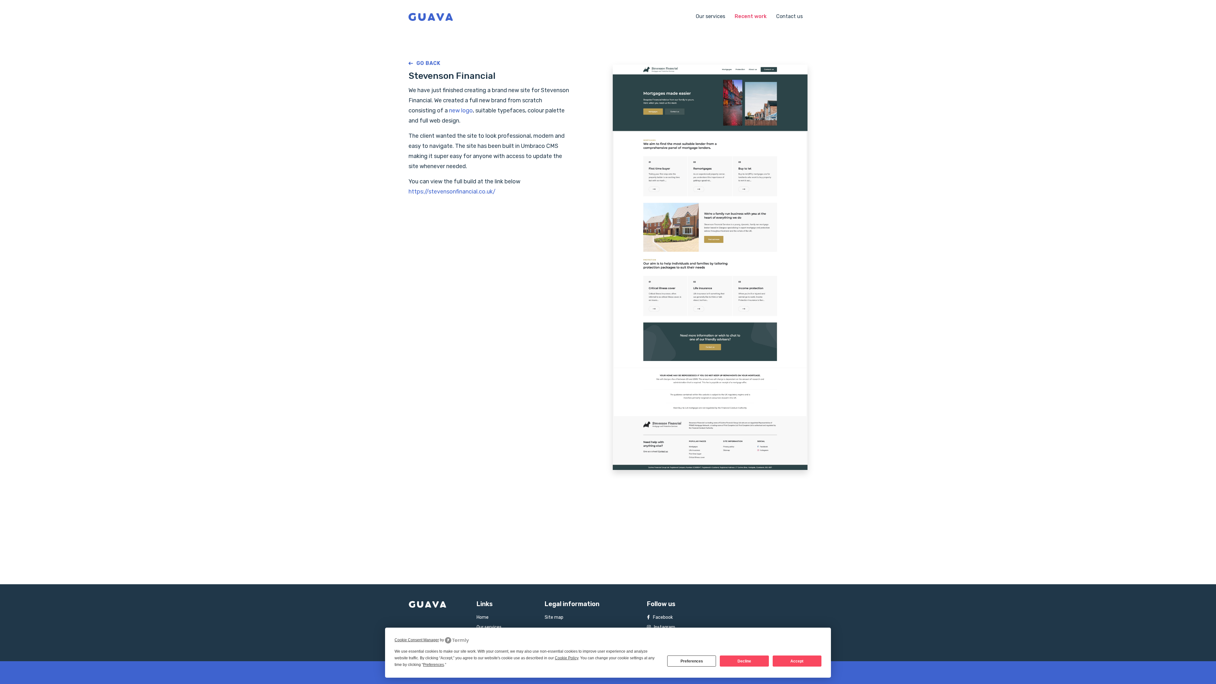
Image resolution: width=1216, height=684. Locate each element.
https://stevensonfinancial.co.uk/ (452, 191)
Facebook (663, 617)
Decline (744, 661)
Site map (554, 617)
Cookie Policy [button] (566, 658)
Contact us (789, 16)
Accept (796, 661)
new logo (461, 110)
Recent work (751, 16)
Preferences (692, 661)
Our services (710, 16)
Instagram (664, 627)
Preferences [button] (433, 664)
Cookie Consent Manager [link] (417, 640)
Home (483, 617)
